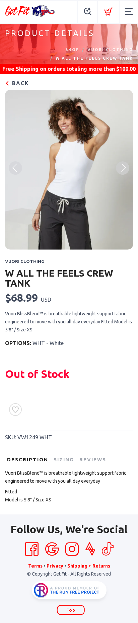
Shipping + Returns (88, 566)
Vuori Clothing (110, 49)
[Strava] (90, 549)
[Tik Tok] (107, 549)
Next (122, 168)
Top (70, 610)
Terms (35, 566)
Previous (15, 168)
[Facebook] (32, 549)
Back (19, 83)
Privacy (55, 566)
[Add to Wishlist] (15, 409)
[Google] (52, 549)
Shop (72, 49)
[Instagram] (72, 549)
